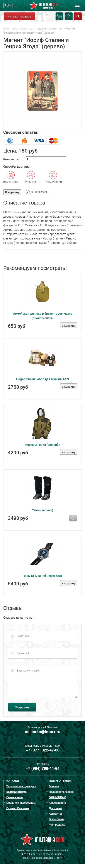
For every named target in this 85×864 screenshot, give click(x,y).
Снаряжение (14, 797)
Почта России (53, 182)
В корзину (12, 192)
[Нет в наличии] (73, 518)
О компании (56, 819)
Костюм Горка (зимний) (42, 444)
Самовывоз (10, 182)
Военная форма (16, 792)
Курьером (31, 182)
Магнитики (56, 28)
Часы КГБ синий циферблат (42, 576)
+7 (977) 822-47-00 (43, 750)
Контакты (55, 813)
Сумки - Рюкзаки (17, 808)
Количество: (12, 159)
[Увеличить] (42, 91)
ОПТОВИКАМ (57, 797)
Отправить (22, 707)
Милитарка (10, 28)
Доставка (55, 808)
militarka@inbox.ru (42, 731)
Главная (54, 786)
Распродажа (57, 824)
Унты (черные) (42, 510)
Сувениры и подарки (33, 28)
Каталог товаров (19, 16)
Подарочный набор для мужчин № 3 (42, 379)
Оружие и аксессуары (21, 803)
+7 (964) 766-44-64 (43, 768)
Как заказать (57, 803)
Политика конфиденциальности (42, 857)
